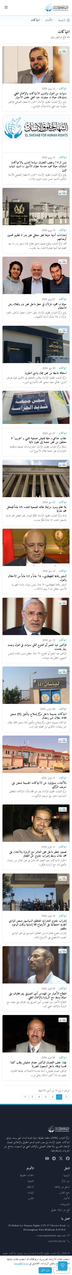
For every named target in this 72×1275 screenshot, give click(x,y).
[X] (61, 1159)
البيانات (30, 1192)
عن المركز (66, 1181)
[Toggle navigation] (6, 7)
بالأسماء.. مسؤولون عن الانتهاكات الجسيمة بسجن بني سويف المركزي (39, 784)
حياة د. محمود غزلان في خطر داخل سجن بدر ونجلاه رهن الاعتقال (37, 306)
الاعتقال (30, 1187)
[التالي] (25, 1097)
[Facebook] (68, 1159)
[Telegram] (54, 1159)
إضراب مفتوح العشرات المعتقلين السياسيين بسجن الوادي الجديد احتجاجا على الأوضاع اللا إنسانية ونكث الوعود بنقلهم (37, 924)
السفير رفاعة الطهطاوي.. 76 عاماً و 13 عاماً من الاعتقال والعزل (37, 578)
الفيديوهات (65, 1204)
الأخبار (66, 1198)
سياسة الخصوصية (21, 1263)
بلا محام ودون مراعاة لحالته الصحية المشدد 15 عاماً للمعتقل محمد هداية (36, 509)
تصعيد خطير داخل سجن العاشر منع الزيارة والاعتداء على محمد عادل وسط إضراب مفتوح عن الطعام (37, 853)
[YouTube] (47, 1159)
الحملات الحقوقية (27, 1175)
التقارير (31, 1198)
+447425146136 (56, 1241)
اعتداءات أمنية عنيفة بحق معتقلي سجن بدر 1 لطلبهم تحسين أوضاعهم (36, 237)
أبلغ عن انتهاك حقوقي (60, 1210)
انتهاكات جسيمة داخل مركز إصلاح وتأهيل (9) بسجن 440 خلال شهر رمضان (38, 716)
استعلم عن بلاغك (62, 1187)
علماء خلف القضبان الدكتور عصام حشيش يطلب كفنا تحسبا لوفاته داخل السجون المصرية (38, 1064)
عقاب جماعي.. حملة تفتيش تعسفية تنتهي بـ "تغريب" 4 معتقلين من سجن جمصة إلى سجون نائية (38, 440)
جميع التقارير (64, 1192)
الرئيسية (67, 1175)
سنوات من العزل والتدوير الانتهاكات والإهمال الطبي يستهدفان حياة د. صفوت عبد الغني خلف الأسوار (40, 95)
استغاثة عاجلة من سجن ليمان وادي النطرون (45, 373)
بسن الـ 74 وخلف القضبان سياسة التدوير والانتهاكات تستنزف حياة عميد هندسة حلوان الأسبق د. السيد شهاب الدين (37, 166)
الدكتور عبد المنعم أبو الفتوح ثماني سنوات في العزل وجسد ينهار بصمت (36, 647)
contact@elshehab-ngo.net (51, 1236)
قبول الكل (45, 1270)
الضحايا (31, 1181)
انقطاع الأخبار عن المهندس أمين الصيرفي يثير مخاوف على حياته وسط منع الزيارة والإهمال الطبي (37, 995)
